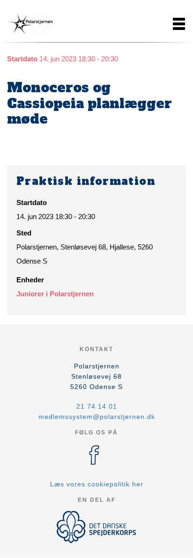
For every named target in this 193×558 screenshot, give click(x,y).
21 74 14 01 (96, 406)
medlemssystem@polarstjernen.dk (96, 416)
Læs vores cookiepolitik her (96, 484)
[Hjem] (30, 24)
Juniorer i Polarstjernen (55, 294)
